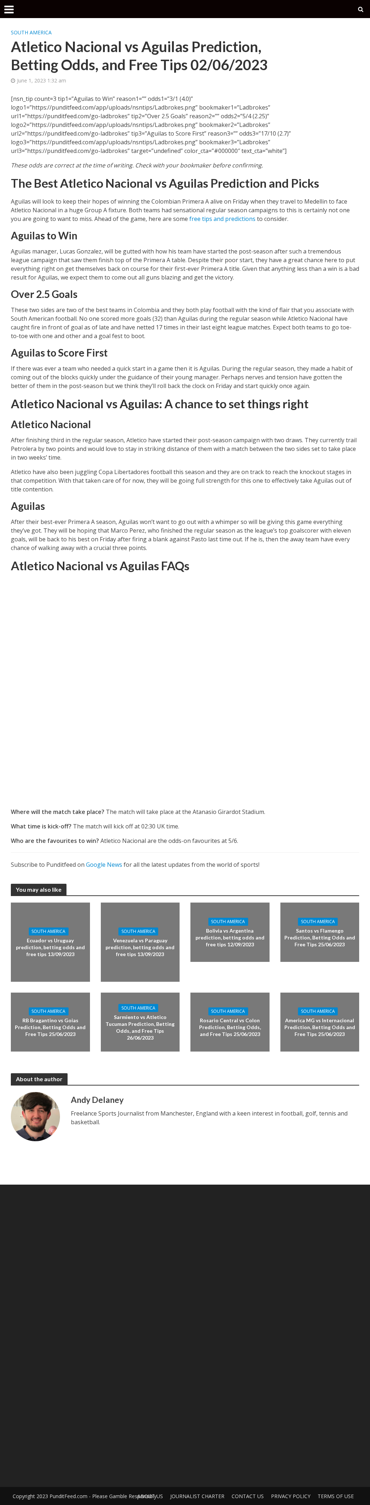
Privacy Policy (290, 1496)
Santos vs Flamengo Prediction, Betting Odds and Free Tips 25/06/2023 (319, 937)
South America (31, 32)
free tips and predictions (222, 219)
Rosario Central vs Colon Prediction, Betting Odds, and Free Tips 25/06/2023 (230, 1027)
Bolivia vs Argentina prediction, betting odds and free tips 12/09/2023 (229, 937)
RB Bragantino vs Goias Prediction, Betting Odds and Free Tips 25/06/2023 (50, 1027)
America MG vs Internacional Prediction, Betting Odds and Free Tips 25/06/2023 (319, 1027)
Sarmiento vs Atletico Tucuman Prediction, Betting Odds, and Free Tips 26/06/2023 (140, 1027)
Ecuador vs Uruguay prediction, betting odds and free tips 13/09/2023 (50, 947)
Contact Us (248, 1496)
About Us (150, 1496)
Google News (104, 865)
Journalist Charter (197, 1496)
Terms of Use (336, 1496)
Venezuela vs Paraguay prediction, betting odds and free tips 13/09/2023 (140, 947)
